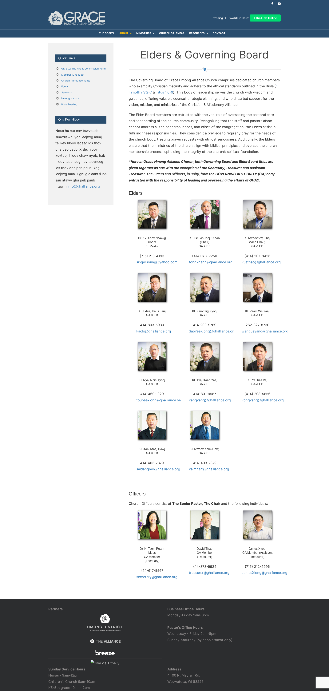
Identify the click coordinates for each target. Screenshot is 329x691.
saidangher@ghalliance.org (158, 469)
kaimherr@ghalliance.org (209, 469)
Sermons (66, 92)
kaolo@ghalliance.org (153, 331)
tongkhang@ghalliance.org (210, 262)
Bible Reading (69, 104)
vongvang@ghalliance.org (263, 400)
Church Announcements (75, 80)
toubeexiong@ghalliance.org (159, 400)
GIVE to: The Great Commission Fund (83, 68)
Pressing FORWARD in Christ (230, 18)
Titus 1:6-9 (164, 92)
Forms (65, 86)
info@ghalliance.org (84, 186)
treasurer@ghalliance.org (209, 573)
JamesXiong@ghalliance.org (264, 573)
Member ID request (72, 74)
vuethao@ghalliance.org (261, 262)
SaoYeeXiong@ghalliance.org (212, 331)
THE (108, 641)
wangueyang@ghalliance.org (265, 331)
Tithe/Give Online (265, 18)
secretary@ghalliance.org (156, 577)
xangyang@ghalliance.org (210, 400)
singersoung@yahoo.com (156, 262)
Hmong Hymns (70, 98)
